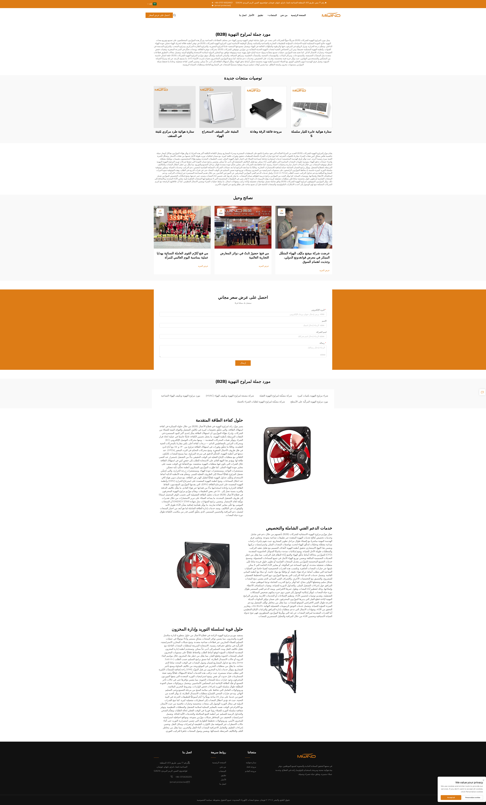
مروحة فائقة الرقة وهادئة (266, 131)
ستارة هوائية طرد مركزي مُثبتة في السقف (174, 134)
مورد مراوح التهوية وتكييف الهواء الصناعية (180, 395)
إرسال (243, 363)
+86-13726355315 (183, 777)
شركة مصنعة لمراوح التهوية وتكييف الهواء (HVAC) (230, 395)
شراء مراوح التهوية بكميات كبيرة (313, 395)
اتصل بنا (243, 15)
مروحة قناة (251, 767)
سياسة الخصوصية (204, 800)
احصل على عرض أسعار (159, 15)
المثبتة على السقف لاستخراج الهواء (220, 134)
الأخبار (251, 15)
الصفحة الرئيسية (298, 15)
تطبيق (260, 15)
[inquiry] (482, 392)
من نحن (283, 15)
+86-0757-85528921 (223, 2)
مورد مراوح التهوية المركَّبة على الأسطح (309, 401)
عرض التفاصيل (311, 107)
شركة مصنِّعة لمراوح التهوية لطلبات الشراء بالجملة (261, 401)
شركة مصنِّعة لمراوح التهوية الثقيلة (275, 395)
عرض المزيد (324, 270)
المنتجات (273, 15)
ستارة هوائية (251, 762)
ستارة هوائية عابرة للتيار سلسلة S (311, 134)
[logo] (325, 15)
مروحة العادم (250, 771)
